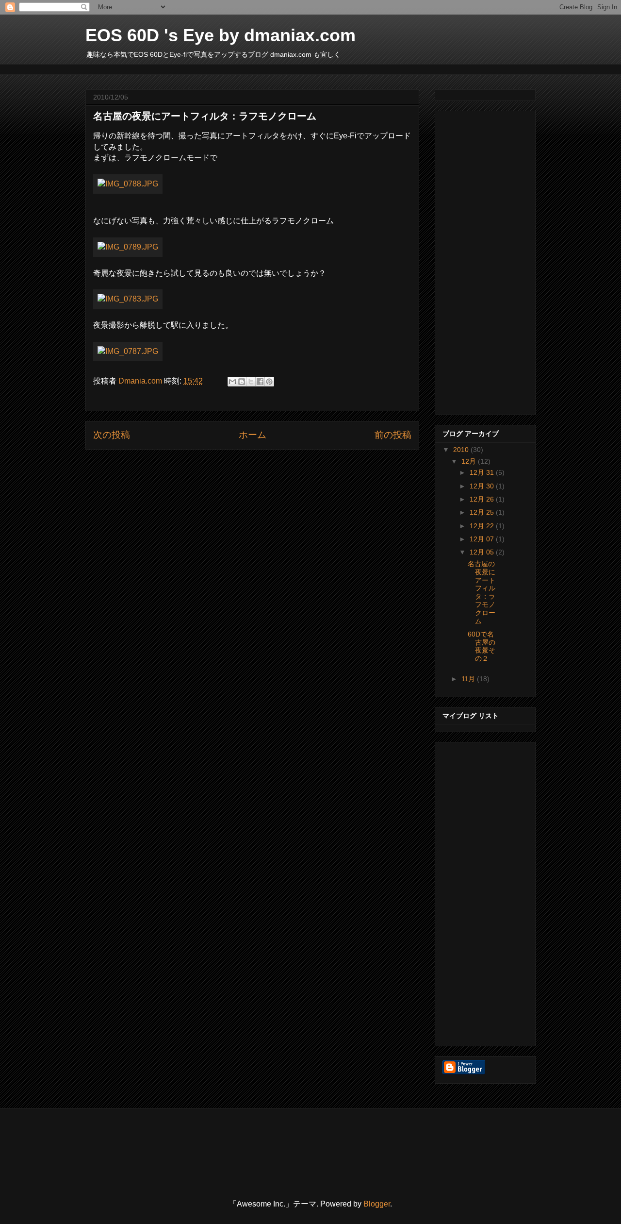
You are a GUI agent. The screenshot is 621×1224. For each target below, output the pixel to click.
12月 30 (483, 486)
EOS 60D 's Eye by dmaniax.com (220, 35)
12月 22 (483, 526)
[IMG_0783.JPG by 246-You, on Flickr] (128, 299)
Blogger (376, 1204)
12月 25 (483, 512)
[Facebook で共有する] (260, 381)
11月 (469, 679)
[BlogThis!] (241, 381)
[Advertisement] (262, 68)
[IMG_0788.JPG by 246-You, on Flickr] (128, 184)
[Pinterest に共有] (269, 381)
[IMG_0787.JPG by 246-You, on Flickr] (128, 351)
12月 (469, 461)
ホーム (252, 435)
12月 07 (483, 539)
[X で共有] (251, 381)
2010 (462, 449)
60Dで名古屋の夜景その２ (481, 646)
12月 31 (483, 472)
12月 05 (483, 552)
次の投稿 (111, 435)
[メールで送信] (232, 381)
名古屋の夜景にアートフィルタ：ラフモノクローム (481, 592)
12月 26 (483, 499)
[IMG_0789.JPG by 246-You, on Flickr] (128, 247)
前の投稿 (393, 435)
